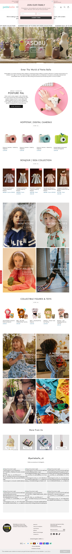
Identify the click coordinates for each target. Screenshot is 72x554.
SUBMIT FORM (36, 17)
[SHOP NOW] (19, 225)
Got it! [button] (65, 551)
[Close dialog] (52, 1)
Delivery (35, 530)
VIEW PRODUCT (16, 106)
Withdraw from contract (1, 277)
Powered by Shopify (36, 548)
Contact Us (35, 534)
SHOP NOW (36, 50)
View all (36, 125)
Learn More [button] (47, 551)
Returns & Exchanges (38, 532)
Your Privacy (36, 528)
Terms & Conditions (37, 526)
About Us (35, 524)
